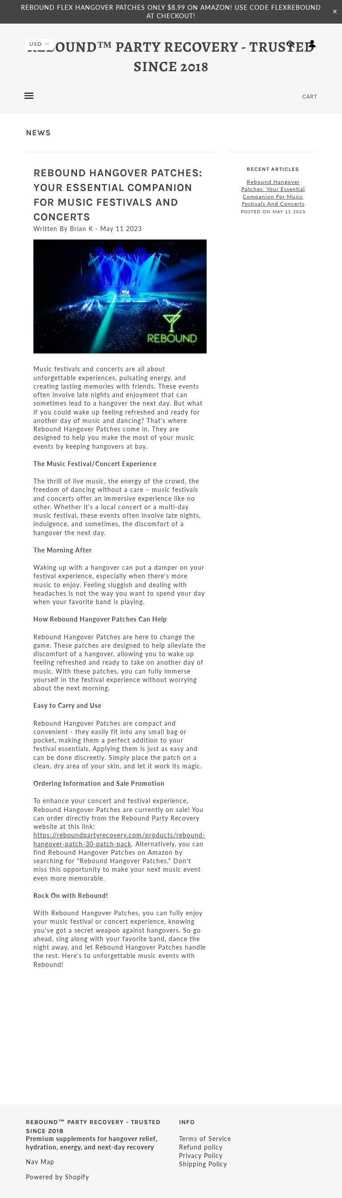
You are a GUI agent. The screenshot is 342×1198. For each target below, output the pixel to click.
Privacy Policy (201, 1155)
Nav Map (40, 1162)
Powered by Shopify (57, 1177)
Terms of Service (205, 1138)
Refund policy (201, 1147)
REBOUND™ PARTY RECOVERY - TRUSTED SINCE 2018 (171, 57)
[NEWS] (120, 296)
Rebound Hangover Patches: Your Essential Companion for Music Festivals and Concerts (273, 193)
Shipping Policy (203, 1164)
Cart (310, 96)
